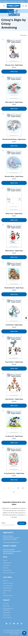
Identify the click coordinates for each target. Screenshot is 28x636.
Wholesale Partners (8, 595)
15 (18, 488)
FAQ (4, 593)
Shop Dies (5, 567)
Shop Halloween (7, 570)
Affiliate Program (7, 590)
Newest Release (7, 562)
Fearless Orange (14, 634)
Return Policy (6, 606)
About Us (5, 580)
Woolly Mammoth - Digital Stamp (14, 288)
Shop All (5, 560)
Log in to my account (8, 549)
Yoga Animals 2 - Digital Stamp (14, 399)
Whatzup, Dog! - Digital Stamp (14, 65)
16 (22, 488)
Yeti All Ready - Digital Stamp (14, 325)
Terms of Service (7, 617)
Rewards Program (7, 588)
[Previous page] (4, 488)
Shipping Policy (7, 612)
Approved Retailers (8, 553)
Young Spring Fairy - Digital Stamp (14, 473)
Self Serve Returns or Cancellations (8, 609)
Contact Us (6, 603)
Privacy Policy (6, 615)
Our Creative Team (7, 585)
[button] (4, 6)
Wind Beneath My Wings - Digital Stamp (14, 139)
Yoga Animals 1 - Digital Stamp (14, 362)
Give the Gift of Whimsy (9, 572)
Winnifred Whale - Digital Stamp (14, 176)
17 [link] (14, 491)
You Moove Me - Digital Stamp (14, 436)
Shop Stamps (6, 565)
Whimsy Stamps (11, 630)
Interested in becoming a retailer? (12, 551)
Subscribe (22, 523)
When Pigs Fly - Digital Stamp (14, 102)
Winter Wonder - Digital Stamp (14, 250)
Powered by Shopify (8, 632)
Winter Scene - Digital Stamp (14, 213)
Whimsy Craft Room (8, 583)
